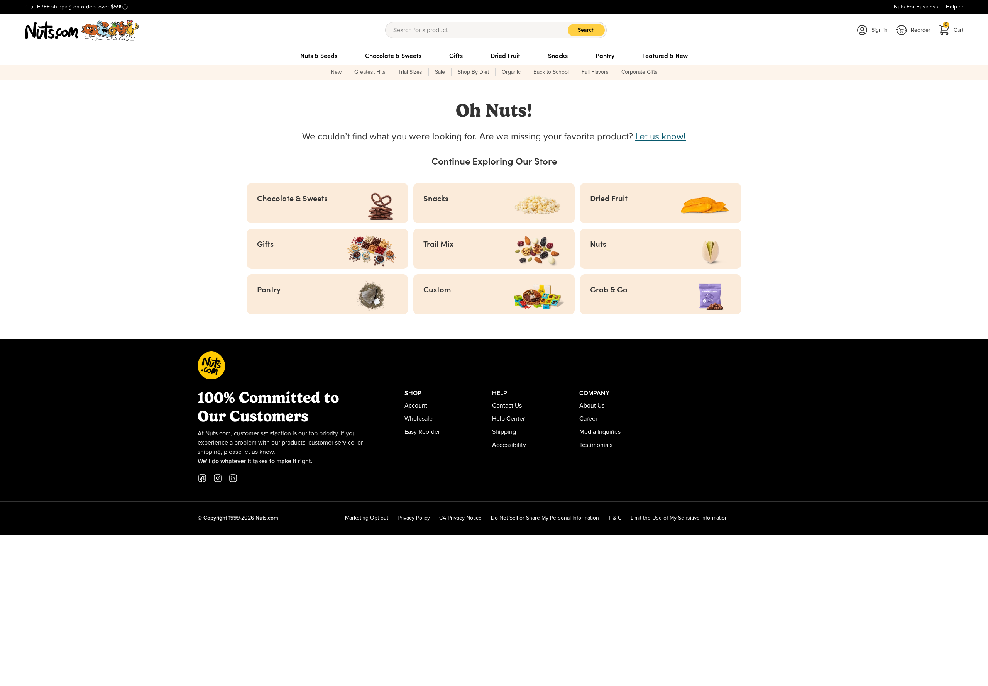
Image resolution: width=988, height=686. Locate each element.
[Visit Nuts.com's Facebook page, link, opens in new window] (202, 478)
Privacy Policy (414, 518)
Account (415, 405)
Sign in (879, 30)
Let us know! (660, 136)
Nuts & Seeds (318, 55)
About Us (591, 405)
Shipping (504, 432)
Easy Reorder (422, 432)
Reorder (920, 30)
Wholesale (418, 419)
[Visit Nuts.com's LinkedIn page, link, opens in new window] (233, 478)
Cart (954, 27)
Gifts (456, 55)
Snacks (558, 55)
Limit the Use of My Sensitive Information (679, 518)
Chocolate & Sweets (393, 55)
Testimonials (595, 445)
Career (588, 419)
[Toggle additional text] (125, 7)
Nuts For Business (916, 7)
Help (951, 7)
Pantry (605, 55)
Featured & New (665, 55)
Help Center (508, 419)
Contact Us (507, 405)
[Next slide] (32, 7)
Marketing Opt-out (366, 518)
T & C (614, 518)
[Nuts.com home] (82, 30)
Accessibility (509, 445)
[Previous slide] (26, 7)
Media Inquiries (600, 432)
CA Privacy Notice (460, 518)
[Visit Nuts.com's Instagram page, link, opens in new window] (217, 478)
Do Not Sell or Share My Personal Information (545, 518)
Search (586, 30)
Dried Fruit (505, 55)
